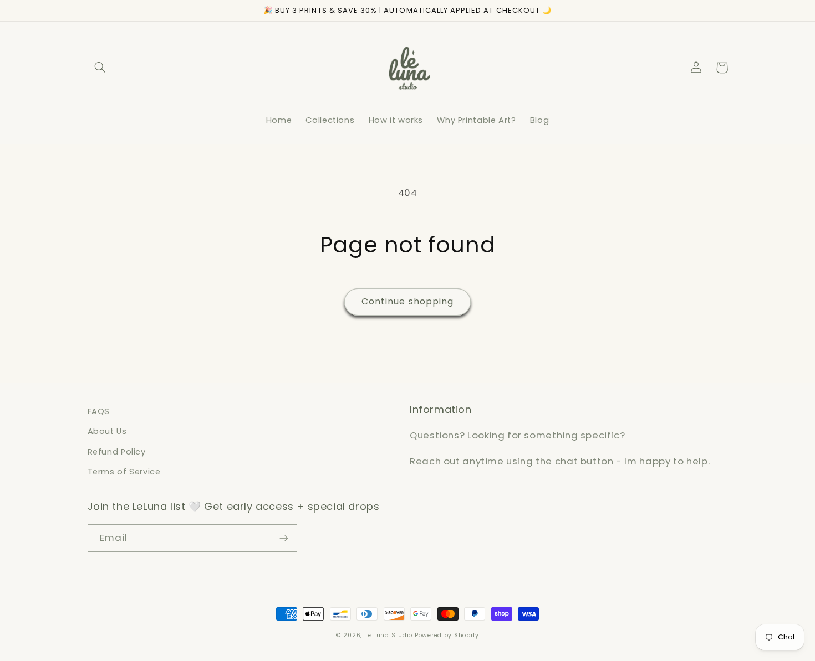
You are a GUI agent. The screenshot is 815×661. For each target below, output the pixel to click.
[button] (100, 67)
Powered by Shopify (447, 635)
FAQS (99, 411)
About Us (107, 431)
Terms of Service (124, 471)
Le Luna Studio (388, 635)
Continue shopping (407, 301)
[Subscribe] (283, 537)
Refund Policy (117, 451)
